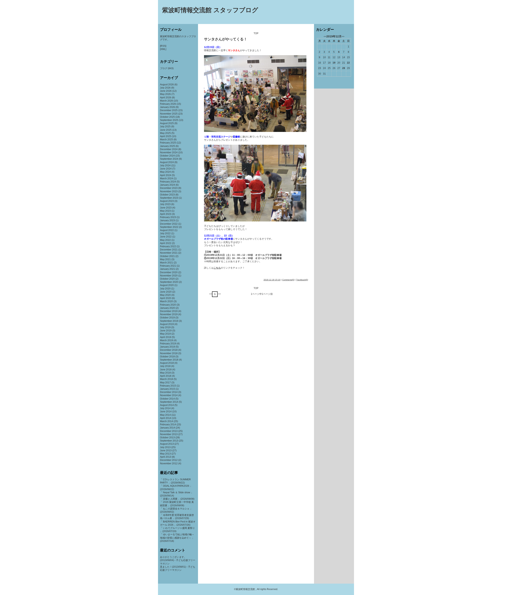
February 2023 (168, 217)
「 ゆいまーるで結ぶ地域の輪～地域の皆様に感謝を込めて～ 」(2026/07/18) (177, 537)
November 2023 (169, 191)
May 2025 (165, 133)
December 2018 (169, 350)
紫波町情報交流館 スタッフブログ (210, 10)
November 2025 (169, 113)
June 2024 (166, 168)
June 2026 (166, 91)
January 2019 (167, 346)
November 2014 (169, 395)
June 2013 (166, 450)
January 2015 (167, 389)
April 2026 (165, 97)
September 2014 (169, 402)
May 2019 (165, 333)
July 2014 (165, 408)
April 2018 (165, 376)
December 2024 (169, 149)
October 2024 (167, 155)
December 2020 (169, 272)
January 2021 (167, 269)
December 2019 (169, 311)
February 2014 (168, 424)
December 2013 (169, 431)
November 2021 (169, 252)
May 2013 (165, 453)
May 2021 (165, 259)
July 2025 (165, 126)
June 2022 (166, 236)
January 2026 (167, 107)
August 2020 (167, 285)
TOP (256, 33)
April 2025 (165, 136)
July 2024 (165, 165)
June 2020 (166, 291)
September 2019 (169, 321)
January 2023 (167, 220)
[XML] (163, 49)
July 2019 (165, 327)
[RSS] (163, 46)
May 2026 (165, 94)
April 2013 (165, 456)
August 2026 (167, 84)
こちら (217, 267)
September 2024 (169, 158)
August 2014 (167, 405)
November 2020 (169, 275)
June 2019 (166, 330)
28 (343, 68)
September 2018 (169, 359)
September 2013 (169, 440)
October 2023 (167, 194)
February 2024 (168, 181)
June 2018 (166, 369)
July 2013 (165, 447)
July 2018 (165, 366)
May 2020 (165, 295)
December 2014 (169, 392)
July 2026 (165, 87)
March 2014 (166, 421)
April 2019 (165, 337)
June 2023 (166, 207)
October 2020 (167, 278)
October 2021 (167, 256)
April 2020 (165, 298)
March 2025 (166, 139)
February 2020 (168, 304)
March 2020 (166, 301)
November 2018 (169, 353)
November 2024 (169, 152)
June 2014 (166, 411)
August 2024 (167, 162)
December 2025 (169, 110)
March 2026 (166, 100)
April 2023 (165, 214)
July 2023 (165, 204)
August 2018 (167, 363)
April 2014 (165, 418)
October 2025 (167, 117)
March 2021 (166, 262)
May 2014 (165, 415)
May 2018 (165, 372)
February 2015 (168, 385)
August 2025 (167, 123)
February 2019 (168, 343)
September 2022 (169, 227)
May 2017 (165, 382)
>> (219, 294)
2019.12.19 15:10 (272, 280)
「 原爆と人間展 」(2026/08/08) (177, 498)
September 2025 (169, 120)
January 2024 (167, 184)
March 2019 (166, 340)
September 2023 (169, 197)
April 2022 (165, 243)
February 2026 (168, 104)
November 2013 (169, 434)
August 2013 (167, 444)
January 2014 (167, 427)
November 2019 (169, 314)
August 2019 (167, 324)
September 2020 (169, 282)
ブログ (163, 68)
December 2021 (169, 249)
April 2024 (165, 175)
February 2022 (168, 246)
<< (210, 294)
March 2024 (166, 178)
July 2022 (165, 233)
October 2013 (167, 437)
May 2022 (165, 240)
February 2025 (168, 142)
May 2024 (165, 171)
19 (334, 62)
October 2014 (167, 398)
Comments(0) (288, 280)
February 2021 (168, 265)
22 (348, 62)
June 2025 (166, 130)
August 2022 (167, 230)
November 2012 (169, 463)
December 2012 (169, 460)
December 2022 (169, 223)
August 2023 (167, 201)
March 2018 (166, 379)
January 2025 (167, 146)
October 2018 (167, 356)
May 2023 (165, 210)
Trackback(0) (302, 280)
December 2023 (169, 188)
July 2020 (165, 288)
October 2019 (167, 317)
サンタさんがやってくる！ (225, 39)
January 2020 (167, 308)
